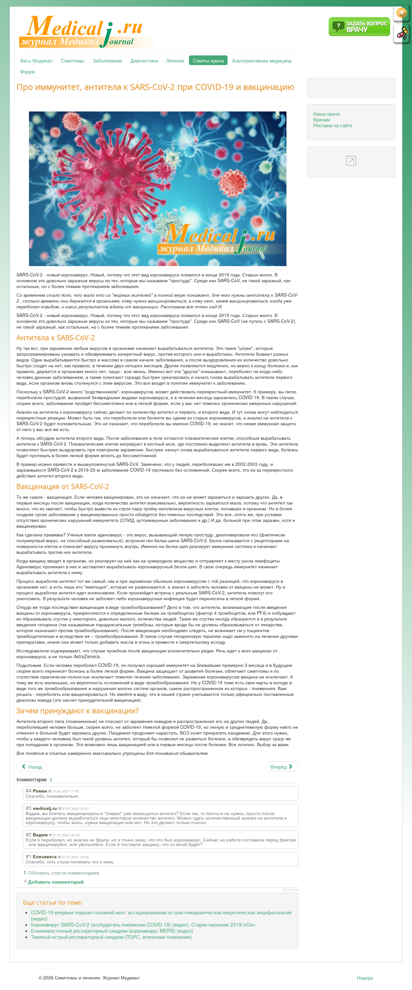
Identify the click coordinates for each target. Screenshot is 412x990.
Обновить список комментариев (63, 872)
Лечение (175, 60)
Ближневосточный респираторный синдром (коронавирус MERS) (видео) (112, 930)
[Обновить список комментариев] (52, 779)
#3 (29, 807)
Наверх (365, 977)
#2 (29, 834)
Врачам (321, 119)
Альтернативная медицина (261, 60)
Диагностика (144, 60)
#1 (29, 856)
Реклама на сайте (332, 125)
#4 (29, 790)
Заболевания (107, 60)
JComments (290, 889)
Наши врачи (326, 113)
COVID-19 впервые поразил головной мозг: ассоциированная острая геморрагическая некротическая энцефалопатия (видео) (161, 915)
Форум (27, 71)
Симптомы (72, 60)
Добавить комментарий (56, 882)
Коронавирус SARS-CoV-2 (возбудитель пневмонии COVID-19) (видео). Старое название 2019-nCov (143, 924)
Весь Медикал (36, 60)
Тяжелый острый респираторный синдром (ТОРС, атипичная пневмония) (111, 936)
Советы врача (208, 60)
